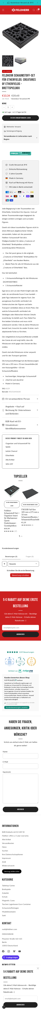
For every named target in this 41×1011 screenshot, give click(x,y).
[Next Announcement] (37, 2)
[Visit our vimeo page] (14, 951)
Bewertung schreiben (20, 575)
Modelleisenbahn (9, 912)
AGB (4, 862)
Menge (4, 103)
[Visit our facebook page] (3, 951)
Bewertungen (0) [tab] (11, 556)
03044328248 (7, 934)
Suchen (5, 851)
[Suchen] (34, 10)
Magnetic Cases (8, 900)
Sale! (4, 915)
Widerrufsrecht (8, 865)
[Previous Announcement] (3, 2)
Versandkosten (8, 843)
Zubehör (5, 893)
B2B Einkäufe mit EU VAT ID (13, 832)
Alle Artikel (10, 460)
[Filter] (4, 564)
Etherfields (10, 455)
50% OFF (9, 464)
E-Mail (5, 762)
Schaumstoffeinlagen (10, 908)
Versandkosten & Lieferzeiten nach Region (18, 137)
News (4, 847)
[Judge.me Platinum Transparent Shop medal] (20, 661)
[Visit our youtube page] (19, 951)
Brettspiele (6, 889)
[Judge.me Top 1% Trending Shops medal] (31, 661)
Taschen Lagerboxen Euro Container (16, 904)
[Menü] (3, 10)
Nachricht (7, 772)
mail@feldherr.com (9, 929)
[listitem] (20, 2)
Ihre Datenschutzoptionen (12, 854)
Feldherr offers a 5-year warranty (15, 836)
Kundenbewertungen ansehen (17, 707)
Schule (4, 897)
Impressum (6, 858)
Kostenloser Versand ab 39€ (20, 99)
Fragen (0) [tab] (30, 556)
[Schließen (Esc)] (38, 968)
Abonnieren (20, 1005)
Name (5, 751)
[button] (4, 1007)
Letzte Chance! (11, 451)
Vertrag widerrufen (11, 871)
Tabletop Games (8, 885)
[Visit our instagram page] (8, 951)
